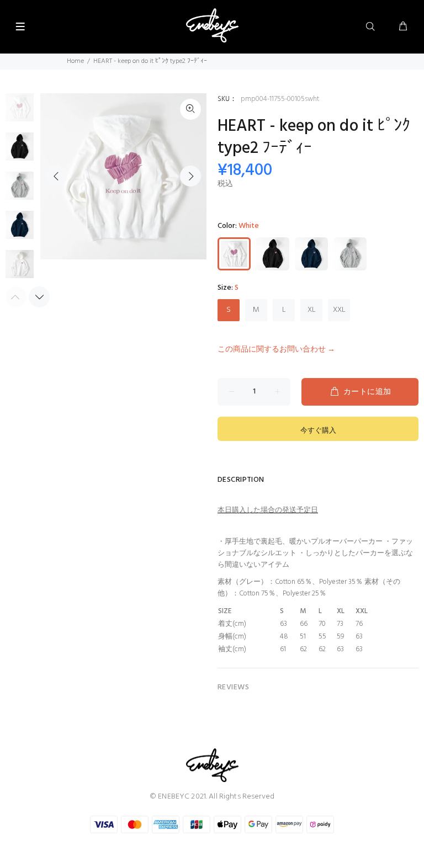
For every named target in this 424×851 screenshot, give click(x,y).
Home (75, 61)
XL (312, 310)
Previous (56, 176)
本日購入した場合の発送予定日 (268, 510)
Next (190, 176)
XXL (339, 310)
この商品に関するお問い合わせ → (276, 349)
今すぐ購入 (318, 431)
